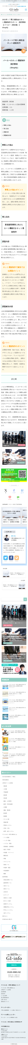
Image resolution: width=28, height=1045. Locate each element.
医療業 (5, 816)
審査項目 (6, 855)
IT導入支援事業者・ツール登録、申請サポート (11, 1010)
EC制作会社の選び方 (7, 919)
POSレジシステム (8, 910)
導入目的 (6, 128)
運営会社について (5, 1001)
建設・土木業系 (7, 801)
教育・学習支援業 (8, 804)
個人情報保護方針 (5, 997)
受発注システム (7, 825)
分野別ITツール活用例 (7, 783)
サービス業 (6, 819)
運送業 (5, 786)
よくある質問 (4, 995)
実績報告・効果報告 (9, 846)
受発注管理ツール (8, 879)
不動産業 (6, 792)
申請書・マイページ (9, 852)
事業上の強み (7, 125)
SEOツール (6, 885)
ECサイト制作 (12, 504)
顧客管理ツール (7, 882)
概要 (5, 873)
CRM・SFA (6, 828)
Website (16, 560)
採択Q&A (3, 993)
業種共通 (6, 822)
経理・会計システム (9, 831)
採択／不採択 (7, 849)
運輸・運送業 (7, 810)
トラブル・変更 (7, 843)
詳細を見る (14, 965)
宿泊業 (5, 798)
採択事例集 (19, 504)
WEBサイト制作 (8, 898)
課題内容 (6, 132)
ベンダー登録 (7, 840)
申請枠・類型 (7, 867)
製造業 (5, 795)
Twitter (5, 560)
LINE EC (6, 892)
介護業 (5, 807)
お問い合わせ (4, 999)
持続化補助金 (5, 779)
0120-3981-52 (22, 6)
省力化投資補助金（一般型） (9, 776)
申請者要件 (6, 870)
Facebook (11, 560)
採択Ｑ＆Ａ (5, 916)
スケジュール (7, 861)
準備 (5, 858)
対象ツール (6, 864)
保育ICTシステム (8, 904)
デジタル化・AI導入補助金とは (9, 834)
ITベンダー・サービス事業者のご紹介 (9, 1017)
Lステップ (6, 895)
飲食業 (5, 813)
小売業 (5, 789)
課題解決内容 (7, 135)
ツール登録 (6, 837)
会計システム (7, 913)
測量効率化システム (9, 907)
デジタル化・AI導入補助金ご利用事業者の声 (11, 1021)
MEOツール (7, 888)
